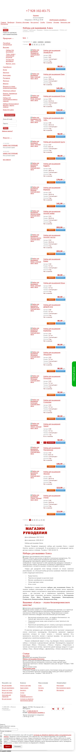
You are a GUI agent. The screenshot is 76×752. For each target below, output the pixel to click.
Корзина (36, 15)
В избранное (60, 69)
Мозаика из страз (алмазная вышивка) (10, 87)
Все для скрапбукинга (8, 688)
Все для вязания (6, 699)
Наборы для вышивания (10, 51)
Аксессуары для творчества (6, 695)
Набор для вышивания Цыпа (54, 142)
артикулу (47, 42)
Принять (7, 746)
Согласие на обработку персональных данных (26, 699)
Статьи (49, 22)
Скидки (42, 22)
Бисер (5, 70)
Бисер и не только (7, 690)
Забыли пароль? (7, 131)
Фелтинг (6, 81)
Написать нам (65, 22)
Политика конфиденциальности (26, 695)
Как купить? (35, 22)
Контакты (4, 24)
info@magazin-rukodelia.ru (57, 20)
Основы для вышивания (10, 60)
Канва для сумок (8, 110)
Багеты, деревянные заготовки (10, 94)
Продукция (10, 22)
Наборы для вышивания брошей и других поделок (11, 105)
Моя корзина (60, 690)
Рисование (6, 78)
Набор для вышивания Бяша (54, 283)
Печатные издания (9, 91)
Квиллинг (6, 72)
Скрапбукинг (7, 67)
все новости (7, 159)
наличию (40, 42)
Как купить (23, 690)
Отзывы (56, 22)
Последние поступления (7, 43)
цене (34, 42)
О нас (40, 685)
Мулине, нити (10, 63)
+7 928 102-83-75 (38, 10)
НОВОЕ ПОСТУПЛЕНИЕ (10, 145)
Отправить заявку (5, 751)
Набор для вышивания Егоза (54, 96)
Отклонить (17, 746)
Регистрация (9, 115)
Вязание (5, 83)
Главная (3, 22)
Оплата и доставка (22, 22)
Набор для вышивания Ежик (54, 74)
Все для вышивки (7, 685)
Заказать (51, 69)
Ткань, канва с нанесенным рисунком (10, 55)
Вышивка (6, 47)
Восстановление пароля (63, 688)
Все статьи (26, 656)
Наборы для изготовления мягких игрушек (10, 99)
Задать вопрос (24, 688)
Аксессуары (7, 75)
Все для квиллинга (7, 692)
